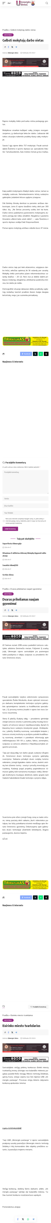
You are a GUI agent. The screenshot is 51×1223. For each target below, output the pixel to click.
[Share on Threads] (46, 354)
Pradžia (5, 30)
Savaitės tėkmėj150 (10, 565)
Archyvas (8, 35)
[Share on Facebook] (8, 47)
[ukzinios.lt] (25, 3)
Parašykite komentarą (39, 1007)
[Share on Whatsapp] (28, 1219)
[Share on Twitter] (12, 47)
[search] (47, 3)
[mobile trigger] (4, 3)
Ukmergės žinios (13, 53)
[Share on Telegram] (16, 47)
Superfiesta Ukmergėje (12, 543)
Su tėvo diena (7, 575)
